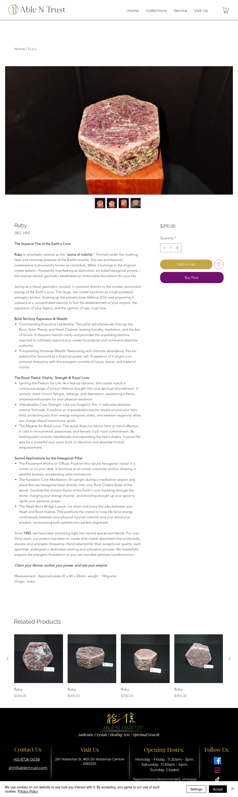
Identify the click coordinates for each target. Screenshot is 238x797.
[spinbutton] (171, 248)
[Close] (232, 789)
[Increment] (178, 248)
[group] (118, 666)
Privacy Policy (28, 791)
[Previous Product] (7, 658)
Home (19, 49)
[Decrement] (164, 248)
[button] (226, 10)
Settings (196, 789)
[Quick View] (38, 658)
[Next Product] (229, 658)
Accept (218, 789)
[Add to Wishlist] (219, 264)
